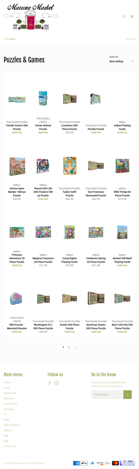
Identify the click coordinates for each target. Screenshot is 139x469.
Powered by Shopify (35, 463)
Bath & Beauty (12, 424)
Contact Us (10, 446)
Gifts (6, 419)
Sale (6, 440)
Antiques (9, 409)
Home (7, 382)
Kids (6, 435)
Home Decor (10, 403)
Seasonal (9, 398)
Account (130, 39)
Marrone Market (18, 463)
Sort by (113, 57)
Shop (6, 387)
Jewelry (8, 430)
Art (5, 414)
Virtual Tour (10, 393)
